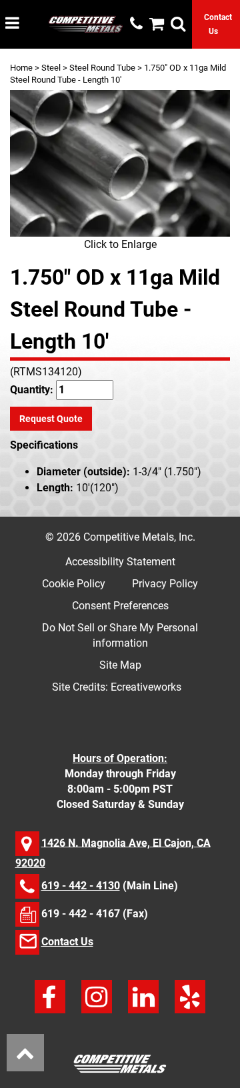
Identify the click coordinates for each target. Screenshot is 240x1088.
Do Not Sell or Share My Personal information (120, 635)
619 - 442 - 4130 (80, 885)
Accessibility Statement (120, 561)
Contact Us (67, 941)
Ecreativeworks (146, 687)
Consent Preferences (120, 605)
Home (21, 68)
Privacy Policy (165, 583)
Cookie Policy (73, 583)
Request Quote (51, 418)
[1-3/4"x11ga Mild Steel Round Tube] (120, 163)
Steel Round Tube (102, 68)
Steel (51, 68)
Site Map (120, 665)
